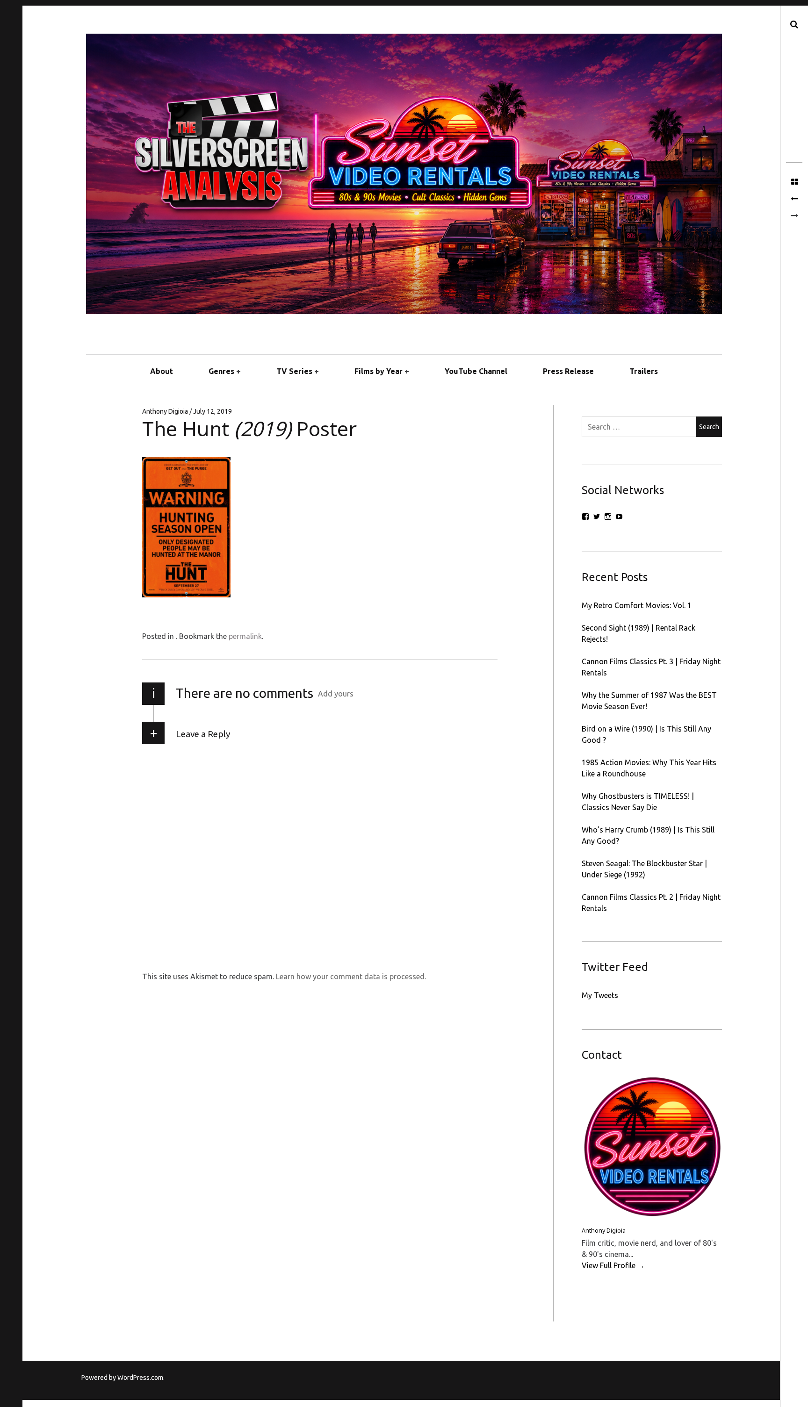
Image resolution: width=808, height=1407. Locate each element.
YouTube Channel (476, 371)
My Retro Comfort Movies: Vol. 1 (637, 605)
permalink (245, 636)
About (161, 371)
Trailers (643, 371)
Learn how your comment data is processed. (351, 976)
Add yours (336, 693)
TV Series (294, 371)
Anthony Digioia (165, 411)
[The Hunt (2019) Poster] (794, 199)
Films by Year (378, 371)
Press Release (568, 371)
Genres (221, 371)
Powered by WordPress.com (122, 1377)
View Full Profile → (613, 1265)
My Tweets (600, 995)
